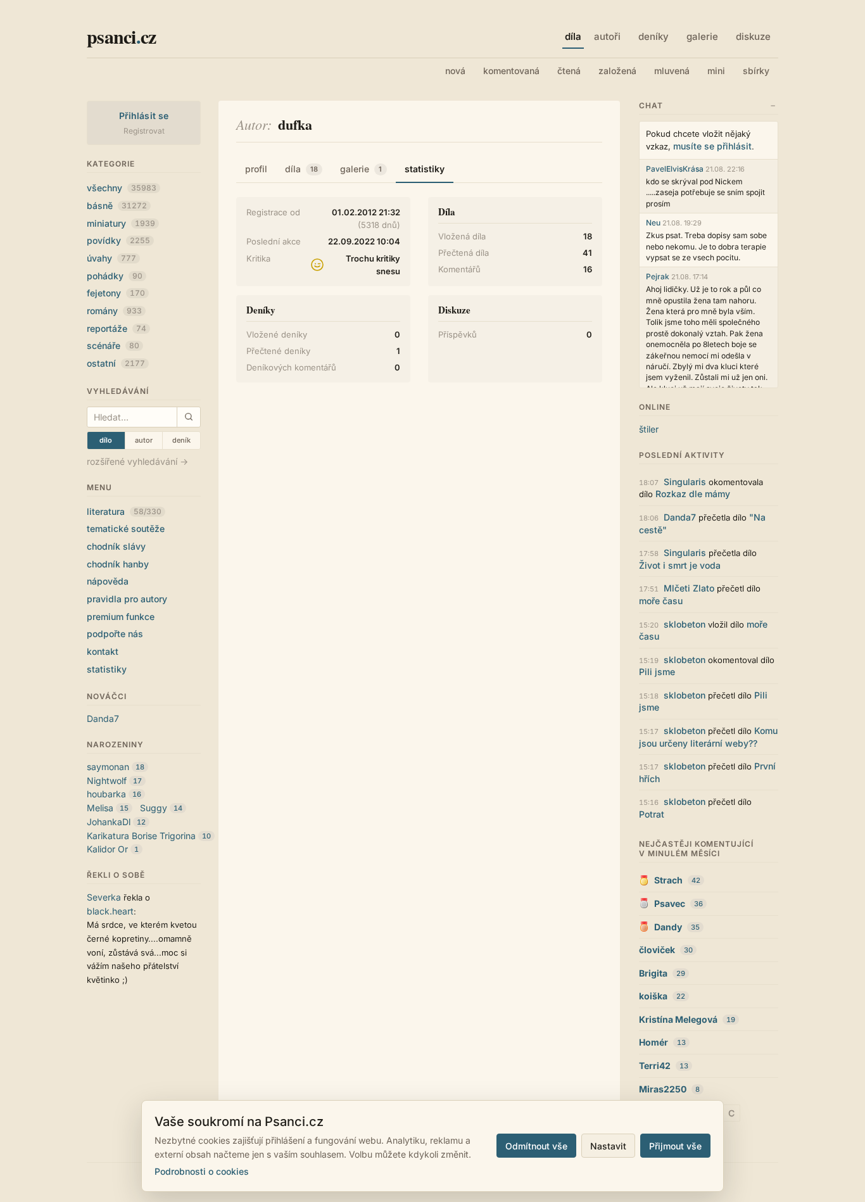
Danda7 (103, 718)
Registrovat (144, 131)
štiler (649, 429)
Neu (653, 222)
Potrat (651, 814)
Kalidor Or (107, 849)
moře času (661, 600)
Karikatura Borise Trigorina (141, 835)
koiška (653, 995)
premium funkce (121, 616)
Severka (104, 897)
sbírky (756, 70)
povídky (118, 240)
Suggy (153, 807)
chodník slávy (116, 546)
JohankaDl (108, 821)
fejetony (116, 293)
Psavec (669, 903)
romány (114, 310)
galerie (361, 168)
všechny (121, 187)
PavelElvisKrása (675, 169)
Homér (653, 1042)
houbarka (106, 793)
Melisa (100, 807)
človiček (657, 949)
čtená (569, 70)
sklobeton (684, 624)
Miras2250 (662, 1089)
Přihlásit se (144, 115)
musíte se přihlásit (712, 146)
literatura (124, 511)
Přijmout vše (675, 1146)
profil (256, 168)
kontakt (102, 651)
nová (455, 70)
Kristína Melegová (678, 1019)
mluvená (672, 70)
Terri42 (655, 1065)
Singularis (685, 481)
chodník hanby (118, 564)
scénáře (113, 345)
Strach (668, 880)
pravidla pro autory (127, 598)
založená (617, 70)
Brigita (653, 973)
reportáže (116, 328)
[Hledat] (188, 417)
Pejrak (657, 276)
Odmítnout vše (536, 1146)
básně (117, 205)
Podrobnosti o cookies (202, 1171)
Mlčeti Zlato (689, 588)
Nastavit (608, 1146)
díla (301, 168)
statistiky (107, 669)
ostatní (116, 363)
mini (716, 70)
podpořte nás (115, 633)
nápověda (108, 581)
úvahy (111, 258)
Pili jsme (657, 671)
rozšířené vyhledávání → (137, 461)
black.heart (110, 911)
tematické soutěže (126, 528)
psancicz (121, 36)
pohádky (114, 275)
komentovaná (511, 70)
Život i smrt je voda (680, 565)
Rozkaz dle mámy (692, 493)
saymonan (108, 766)
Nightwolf (107, 780)
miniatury (121, 223)
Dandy (668, 926)
